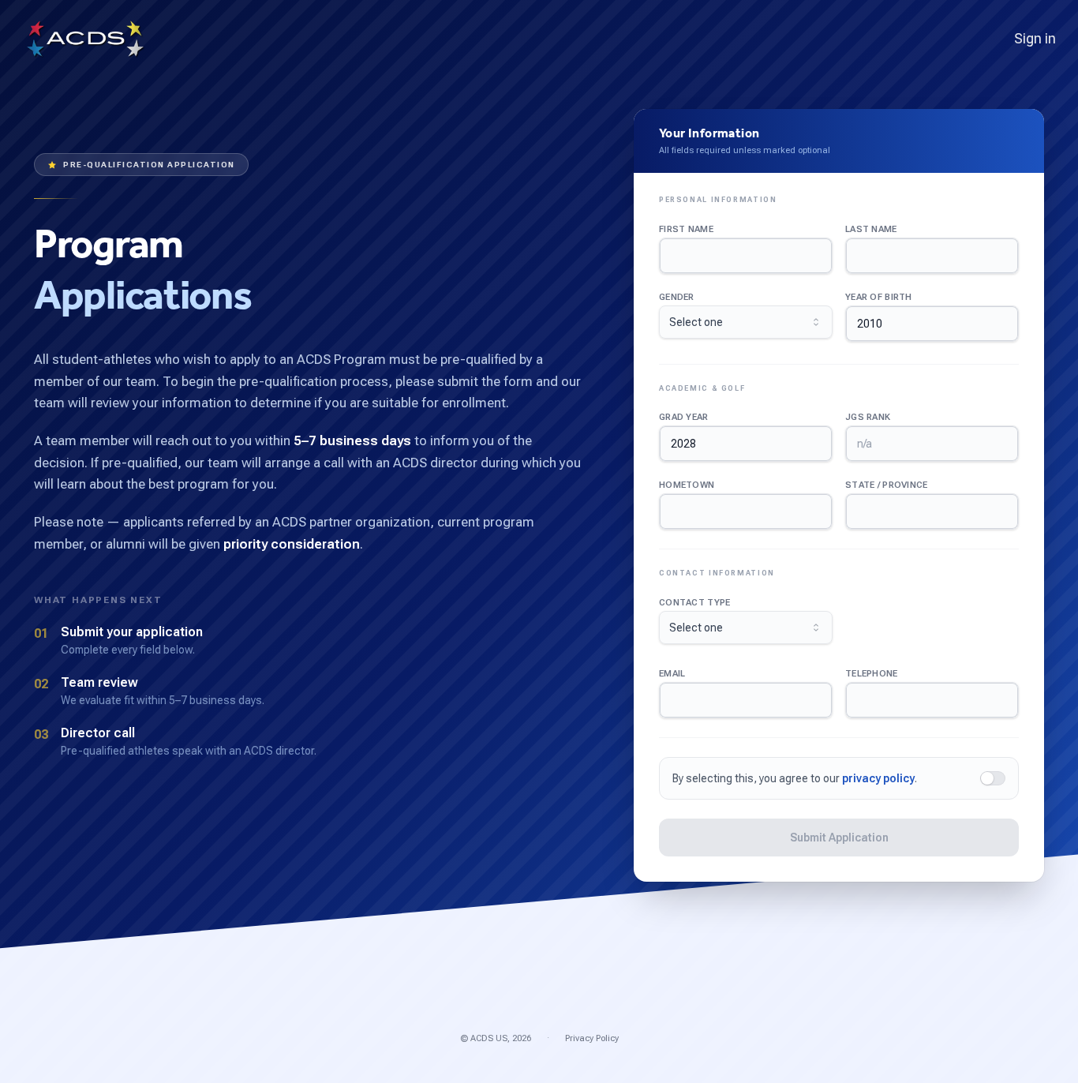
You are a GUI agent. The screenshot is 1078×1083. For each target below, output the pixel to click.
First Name (686, 229)
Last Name (871, 229)
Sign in (1035, 38)
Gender (676, 297)
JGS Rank (867, 417)
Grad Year (684, 417)
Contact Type (694, 603)
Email (672, 674)
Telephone (871, 674)
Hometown (686, 485)
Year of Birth (878, 297)
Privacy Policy (592, 1038)
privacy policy (878, 778)
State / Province (886, 485)
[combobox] (746, 322)
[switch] (992, 778)
